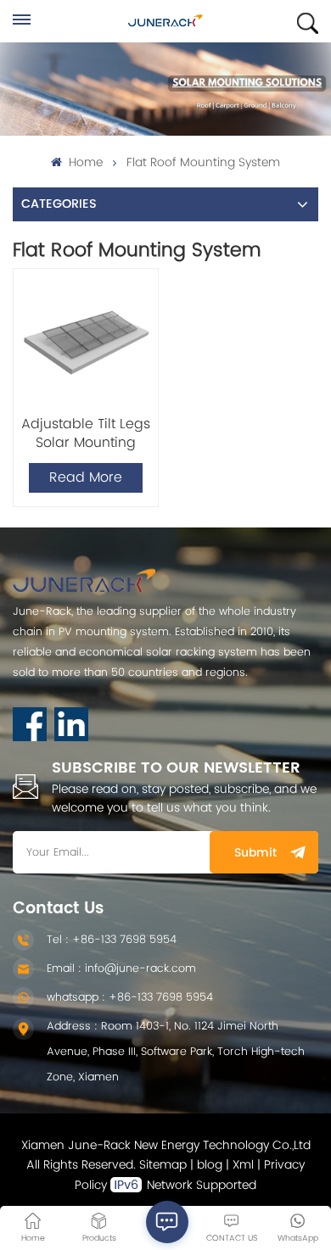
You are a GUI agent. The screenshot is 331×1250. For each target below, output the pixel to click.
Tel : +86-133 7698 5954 (112, 940)
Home (83, 162)
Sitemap (163, 1165)
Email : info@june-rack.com (121, 969)
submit (255, 852)
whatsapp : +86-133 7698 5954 (130, 998)
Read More (85, 477)
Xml (243, 1165)
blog (209, 1165)
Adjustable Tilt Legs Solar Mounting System (85, 433)
